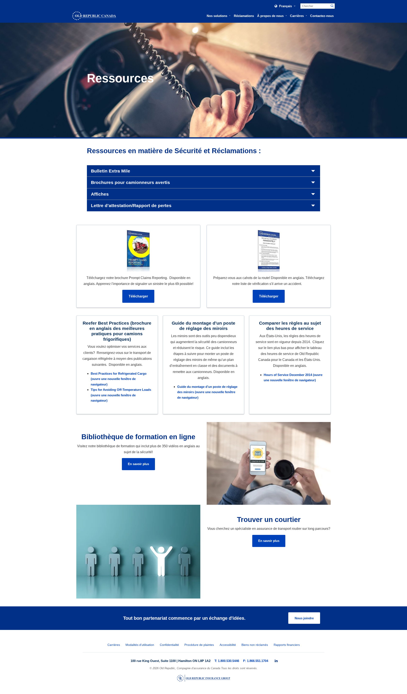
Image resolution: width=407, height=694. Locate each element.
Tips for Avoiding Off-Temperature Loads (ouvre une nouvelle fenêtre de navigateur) (121, 395)
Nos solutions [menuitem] (217, 16)
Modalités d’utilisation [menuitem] (139, 644)
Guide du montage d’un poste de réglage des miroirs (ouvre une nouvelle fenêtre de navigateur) (207, 392)
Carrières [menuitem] (297, 16)
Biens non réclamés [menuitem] (254, 644)
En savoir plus (138, 464)
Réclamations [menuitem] (244, 16)
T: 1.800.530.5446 (227, 661)
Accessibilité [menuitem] (228, 644)
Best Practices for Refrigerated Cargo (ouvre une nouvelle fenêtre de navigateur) (118, 379)
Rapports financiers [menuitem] (287, 644)
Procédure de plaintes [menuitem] (199, 644)
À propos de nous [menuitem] (270, 16)
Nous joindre (304, 618)
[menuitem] (276, 661)
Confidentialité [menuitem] (169, 644)
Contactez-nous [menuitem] (322, 16)
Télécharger (138, 296)
